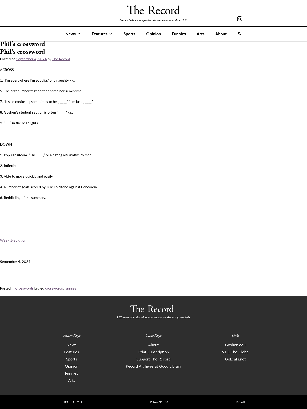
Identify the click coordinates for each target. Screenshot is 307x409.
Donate (241, 401)
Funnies (179, 34)
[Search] (239, 33)
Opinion (153, 34)
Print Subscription (153, 352)
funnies (70, 288)
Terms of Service (72, 401)
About (221, 34)
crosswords (54, 288)
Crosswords (24, 288)
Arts (200, 34)
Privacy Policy (159, 401)
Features (99, 34)
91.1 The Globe (235, 352)
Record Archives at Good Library (153, 366)
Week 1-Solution (13, 240)
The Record (61, 58)
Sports (129, 34)
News (70, 34)
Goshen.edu (235, 344)
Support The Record (153, 359)
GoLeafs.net (235, 359)
